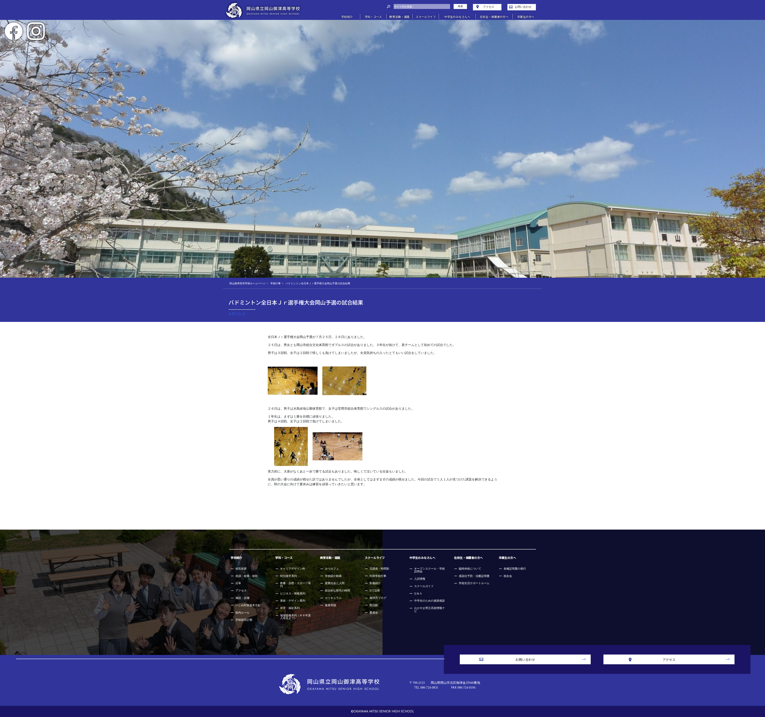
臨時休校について (470, 568)
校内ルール (242, 612)
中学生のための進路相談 (429, 600)
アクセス (241, 590)
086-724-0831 (426, 687)
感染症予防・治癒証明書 (474, 576)
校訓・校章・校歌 (246, 576)
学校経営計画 (243, 619)
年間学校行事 (378, 576)
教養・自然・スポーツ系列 (295, 584)
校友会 (508, 576)
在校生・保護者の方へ (468, 557)
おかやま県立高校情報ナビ (429, 609)
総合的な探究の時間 (337, 590)
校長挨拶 (241, 568)
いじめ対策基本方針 (248, 605)
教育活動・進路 (330, 557)
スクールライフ (375, 557)
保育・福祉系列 (290, 608)
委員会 (374, 612)
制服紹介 (375, 583)
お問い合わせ (525, 659)
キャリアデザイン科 (292, 568)
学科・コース (283, 557)
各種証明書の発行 (515, 568)
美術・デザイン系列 (292, 600)
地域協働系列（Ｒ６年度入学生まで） (295, 617)
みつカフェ (332, 568)
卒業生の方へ (507, 557)
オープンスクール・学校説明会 (429, 570)
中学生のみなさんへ (422, 557)
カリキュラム (333, 597)
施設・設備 (242, 597)
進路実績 (330, 605)
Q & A (418, 593)
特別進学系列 (288, 576)
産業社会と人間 (334, 583)
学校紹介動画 (333, 576)
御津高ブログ (378, 597)
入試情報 (419, 578)
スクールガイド (424, 586)
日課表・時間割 (379, 568)
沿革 (238, 583)
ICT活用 (375, 590)
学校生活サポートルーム (474, 583)
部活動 (374, 605)
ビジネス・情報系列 (292, 593)
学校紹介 (236, 557)
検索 (460, 6)
